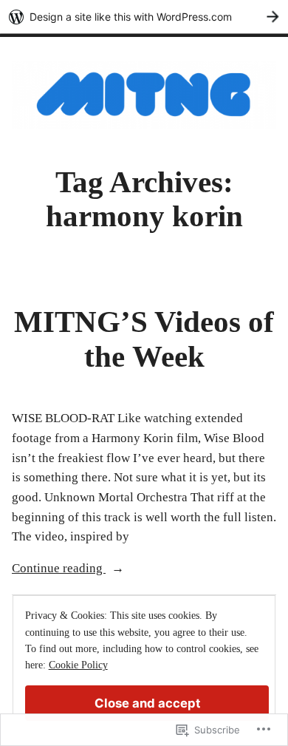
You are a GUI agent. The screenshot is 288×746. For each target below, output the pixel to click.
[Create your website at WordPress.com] (144, 16)
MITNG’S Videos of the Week (144, 339)
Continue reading (59, 569)
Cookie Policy (78, 665)
